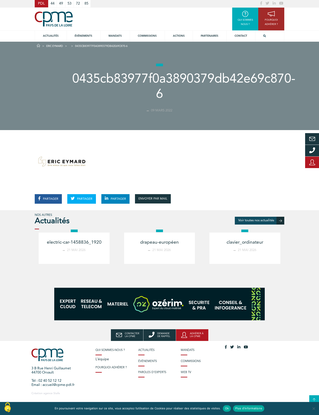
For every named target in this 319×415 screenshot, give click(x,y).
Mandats (115, 36)
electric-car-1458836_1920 (74, 242)
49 (61, 3)
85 (86, 3)
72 (78, 3)
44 (52, 3)
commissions (147, 36)
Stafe (56, 393)
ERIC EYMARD (54, 46)
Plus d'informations (248, 408)
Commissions (191, 361)
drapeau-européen (159, 242)
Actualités (51, 36)
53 (69, 3)
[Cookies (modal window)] (7, 407)
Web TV (186, 372)
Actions (179, 36)
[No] (313, 408)
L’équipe (102, 359)
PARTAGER (50, 198)
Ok (227, 408)
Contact (241, 36)
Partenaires (209, 36)
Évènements (83, 36)
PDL (41, 3)
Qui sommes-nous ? (110, 350)
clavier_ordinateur (245, 242)
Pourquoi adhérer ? (111, 367)
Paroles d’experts (152, 372)
